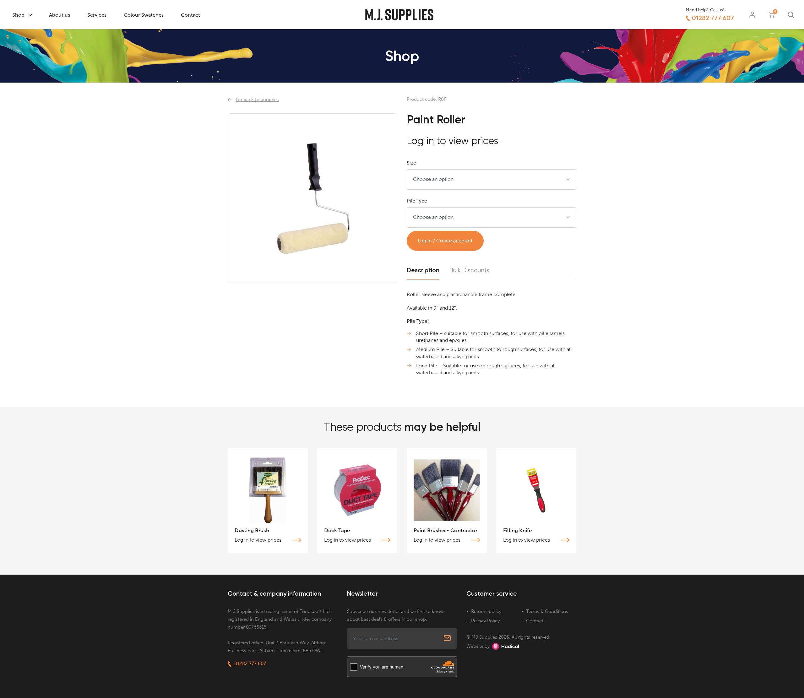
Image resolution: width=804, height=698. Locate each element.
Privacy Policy (485, 621)
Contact (190, 15)
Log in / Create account (445, 241)
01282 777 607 (713, 18)
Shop (18, 15)
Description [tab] (423, 270)
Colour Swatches (144, 15)
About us (59, 15)
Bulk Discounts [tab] (469, 270)
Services (96, 15)
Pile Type (417, 201)
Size (411, 163)
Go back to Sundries (257, 99)
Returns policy (486, 611)
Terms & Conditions (547, 611)
